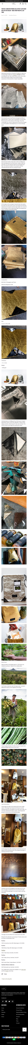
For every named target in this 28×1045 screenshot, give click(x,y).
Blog (17, 1018)
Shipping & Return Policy (21, 1012)
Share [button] (5, 974)
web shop (23, 969)
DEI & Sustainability (20, 1014)
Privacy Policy (19, 1010)
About (2, 1016)
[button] (2, 4)
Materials (3, 1012)
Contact (18, 1023)
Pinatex (14, 74)
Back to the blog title (7, 979)
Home (2, 1008)
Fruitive (18, 73)
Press (17, 1020)
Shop (2, 1010)
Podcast (18, 1016)
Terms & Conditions (20, 1008)
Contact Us (3, 997)
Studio (2, 1014)
